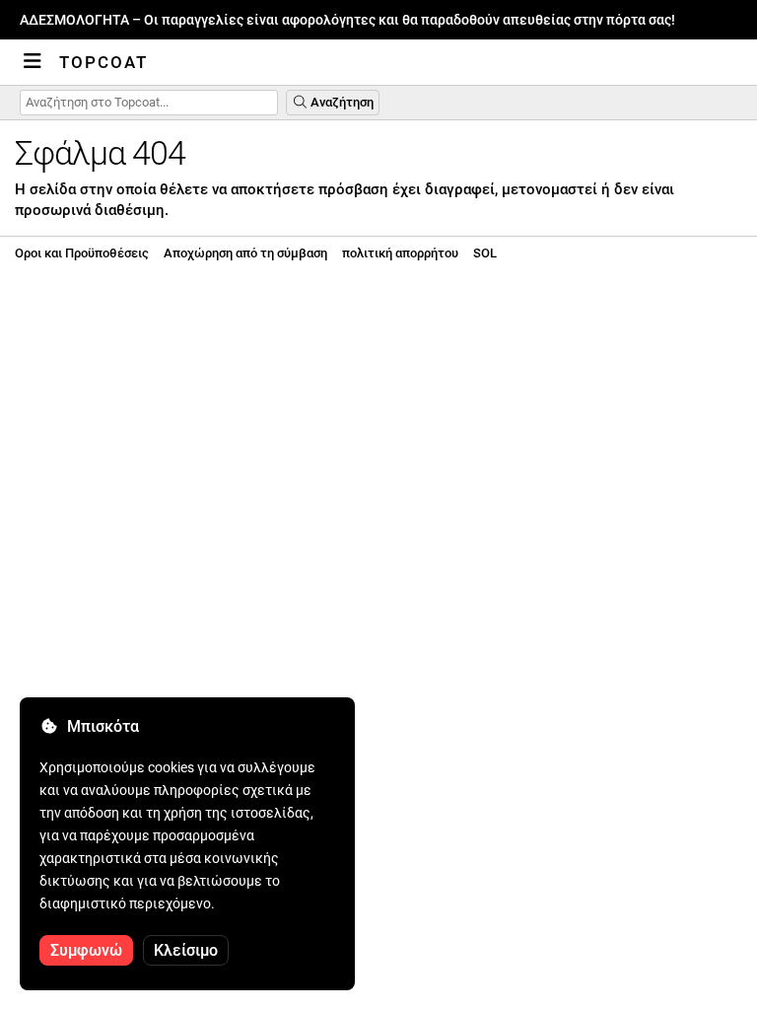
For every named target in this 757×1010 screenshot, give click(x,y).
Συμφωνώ (86, 950)
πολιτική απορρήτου (400, 253)
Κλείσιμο (186, 950)
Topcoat (103, 62)
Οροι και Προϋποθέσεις (82, 253)
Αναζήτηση (341, 102)
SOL (485, 253)
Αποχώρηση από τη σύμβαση (245, 253)
